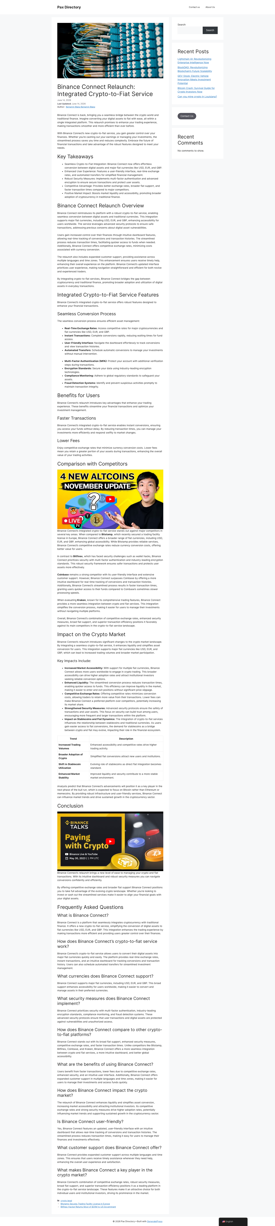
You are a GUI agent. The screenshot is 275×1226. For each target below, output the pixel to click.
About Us (210, 7)
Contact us (194, 7)
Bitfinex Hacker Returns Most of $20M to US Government (88, 1207)
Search (182, 24)
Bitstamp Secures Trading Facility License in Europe (85, 1204)
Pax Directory (69, 7)
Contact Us (186, 116)
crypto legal (66, 1200)
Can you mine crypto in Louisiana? (197, 96)
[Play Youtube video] (110, 499)
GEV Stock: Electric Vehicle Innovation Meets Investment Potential (194, 80)
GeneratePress (154, 1221)
